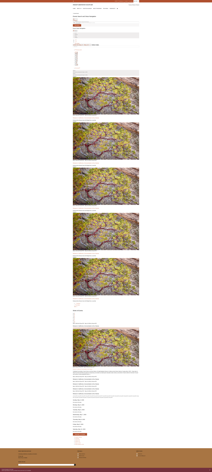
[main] (106, 229)
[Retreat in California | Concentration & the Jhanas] (106, 329)
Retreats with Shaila (82, 457)
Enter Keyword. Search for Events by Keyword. (82, 22)
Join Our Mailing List (141, 455)
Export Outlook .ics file (79, 444)
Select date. (95, 45)
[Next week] (76, 42)
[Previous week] (76, 40)
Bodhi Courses (81, 455)
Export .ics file (78, 442)
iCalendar (77, 438)
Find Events (77, 25)
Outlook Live (77, 441)
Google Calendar (78, 437)
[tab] (76, 53)
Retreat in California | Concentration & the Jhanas (86, 118)
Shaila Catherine (82, 453)
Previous (78, 303)
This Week (77, 43)
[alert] (106, 71)
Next (75, 306)
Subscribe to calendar (80, 434)
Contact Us (140, 453)
